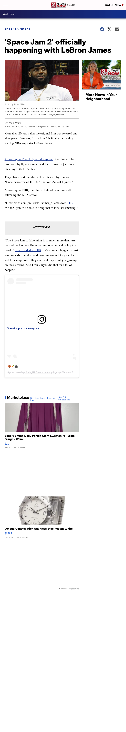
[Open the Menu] (5, 5)
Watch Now (113, 5)
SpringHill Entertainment (38, 372)
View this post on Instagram (23, 328)
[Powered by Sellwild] (74, 588)
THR (70, 203)
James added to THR (28, 250)
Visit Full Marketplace (64, 398)
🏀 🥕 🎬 (13, 366)
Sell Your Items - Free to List (42, 399)
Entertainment (18, 28)
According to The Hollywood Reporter (29, 159)
